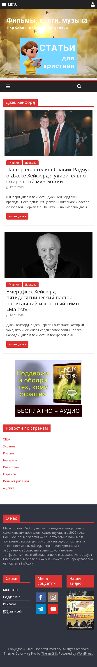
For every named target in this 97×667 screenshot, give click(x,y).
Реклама (9, 604)
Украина (9, 446)
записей (12, 611)
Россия (8, 453)
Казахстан (11, 467)
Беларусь (10, 460)
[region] (48, 43)
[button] (12, 4)
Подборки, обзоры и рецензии (37, 28)
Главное (14, 163)
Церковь (30, 163)
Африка (8, 488)
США (6, 439)
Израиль (9, 474)
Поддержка (11, 597)
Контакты (10, 590)
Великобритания (16, 481)
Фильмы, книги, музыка (47, 20)
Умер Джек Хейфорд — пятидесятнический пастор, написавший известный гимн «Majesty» (42, 300)
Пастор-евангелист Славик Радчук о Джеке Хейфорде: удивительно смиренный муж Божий (48, 175)
